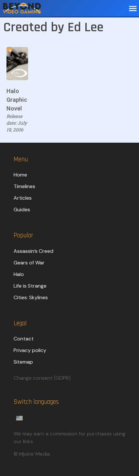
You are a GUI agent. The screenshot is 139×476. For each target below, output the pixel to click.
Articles (23, 198)
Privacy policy (30, 350)
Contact (24, 338)
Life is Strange (30, 285)
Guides (22, 209)
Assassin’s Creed (33, 251)
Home (20, 174)
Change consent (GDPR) (42, 378)
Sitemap (23, 361)
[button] (132, 8)
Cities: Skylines (31, 297)
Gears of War (29, 262)
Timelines (24, 186)
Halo (19, 274)
